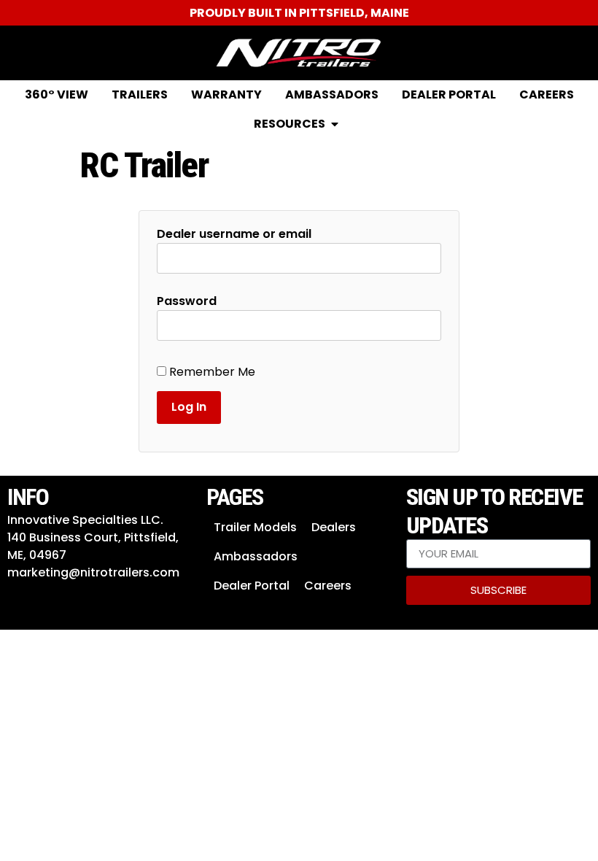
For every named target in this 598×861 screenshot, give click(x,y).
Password (187, 301)
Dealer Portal (252, 585)
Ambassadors (256, 556)
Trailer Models (255, 527)
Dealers (333, 527)
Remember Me (210, 372)
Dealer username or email (234, 234)
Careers (328, 585)
